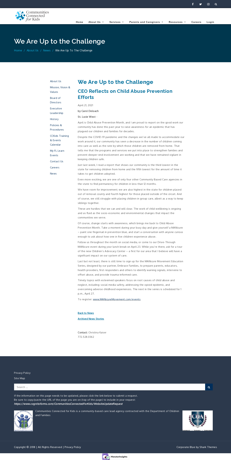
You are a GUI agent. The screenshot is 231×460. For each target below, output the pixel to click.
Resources (176, 22)
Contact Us (56, 161)
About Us (94, 22)
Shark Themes (208, 447)
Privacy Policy (22, 372)
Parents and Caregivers (144, 22)
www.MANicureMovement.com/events (117, 299)
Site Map (19, 378)
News (53, 173)
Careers (196, 22)
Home (79, 22)
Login (210, 22)
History (54, 119)
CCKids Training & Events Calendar (59, 140)
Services (115, 22)
